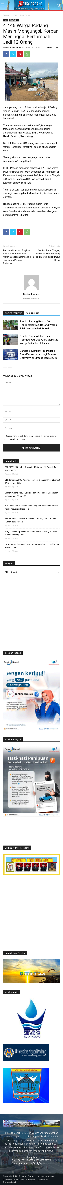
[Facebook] (6, 54)
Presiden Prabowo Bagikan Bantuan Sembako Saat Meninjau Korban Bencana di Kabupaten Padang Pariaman (17, 257)
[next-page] (10, 366)
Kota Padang (25, 15)
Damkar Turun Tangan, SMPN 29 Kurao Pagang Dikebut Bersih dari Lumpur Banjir (46, 255)
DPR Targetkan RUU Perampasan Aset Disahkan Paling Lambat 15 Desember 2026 (32, 481)
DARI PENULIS (32, 313)
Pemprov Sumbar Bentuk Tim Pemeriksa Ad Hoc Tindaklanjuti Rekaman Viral (32, 546)
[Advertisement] (31, 613)
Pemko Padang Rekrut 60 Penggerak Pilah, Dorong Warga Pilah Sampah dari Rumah (38, 325)
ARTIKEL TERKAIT (13, 313)
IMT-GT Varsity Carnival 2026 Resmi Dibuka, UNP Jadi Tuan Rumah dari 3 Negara (30, 520)
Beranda (7, 15)
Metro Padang (16, 47)
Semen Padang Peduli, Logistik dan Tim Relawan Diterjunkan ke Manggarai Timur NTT (31, 494)
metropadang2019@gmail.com (35, 1163)
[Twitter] (13, 54)
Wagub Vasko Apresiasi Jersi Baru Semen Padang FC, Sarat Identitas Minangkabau (31, 533)
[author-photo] (31, 289)
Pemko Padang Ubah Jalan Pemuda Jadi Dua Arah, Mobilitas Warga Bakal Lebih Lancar (39, 340)
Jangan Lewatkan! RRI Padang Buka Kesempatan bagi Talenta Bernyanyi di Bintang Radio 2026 (38, 354)
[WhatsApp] (27, 54)
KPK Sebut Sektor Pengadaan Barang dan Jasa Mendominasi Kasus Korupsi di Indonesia (32, 507)
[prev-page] (5, 366)
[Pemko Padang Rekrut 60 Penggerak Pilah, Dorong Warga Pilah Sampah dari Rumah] (10, 325)
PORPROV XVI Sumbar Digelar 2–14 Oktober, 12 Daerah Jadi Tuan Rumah (31, 468)
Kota (15, 15)
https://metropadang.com (31, 298)
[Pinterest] (20, 54)
